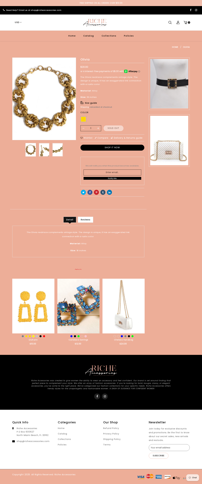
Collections (109, 35)
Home (72, 35)
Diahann (33, 339)
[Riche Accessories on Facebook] (190, 10)
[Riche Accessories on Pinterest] (96, 192)
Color (84, 112)
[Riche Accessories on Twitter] (83, 192)
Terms (107, 444)
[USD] (17, 22)
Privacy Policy (111, 433)
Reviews (85, 219)
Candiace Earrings (78, 339)
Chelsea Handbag (123, 339)
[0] (186, 22)
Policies (129, 35)
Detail (69, 219)
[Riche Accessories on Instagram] (196, 10)
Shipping (84, 107)
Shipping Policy (112, 439)
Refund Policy (111, 428)
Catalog (88, 35)
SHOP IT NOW (112, 147)
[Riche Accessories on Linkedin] (109, 192)
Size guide (91, 102)
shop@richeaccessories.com (33, 441)
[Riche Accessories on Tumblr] (102, 192)
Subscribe (158, 455)
